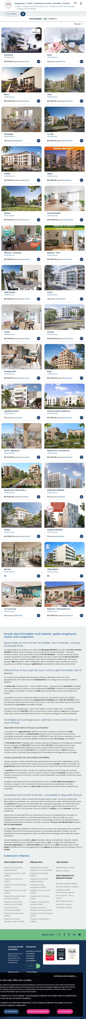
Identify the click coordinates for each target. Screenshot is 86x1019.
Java (49, 94)
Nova (6, 94)
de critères (12, 14)
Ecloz (49, 55)
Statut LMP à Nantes (64, 904)
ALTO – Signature (12, 450)
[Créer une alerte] (23, 14)
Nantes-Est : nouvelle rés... (59, 450)
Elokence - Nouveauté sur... (59, 609)
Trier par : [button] (77, 24)
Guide (29, 3)
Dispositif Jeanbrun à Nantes (67, 887)
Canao (7, 173)
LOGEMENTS (52, 19)
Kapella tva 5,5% (11, 411)
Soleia (7, 530)
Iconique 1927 (10, 371)
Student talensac (55, 530)
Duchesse (8, 55)
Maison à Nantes (62, 871)
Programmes (19, 3)
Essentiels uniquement (38, 1011)
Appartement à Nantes (65, 867)
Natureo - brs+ (53, 253)
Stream (50, 332)
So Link (50, 134)
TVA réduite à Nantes (64, 907)
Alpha (49, 173)
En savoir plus (11, 1011)
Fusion (7, 332)
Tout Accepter (65, 1011)
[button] (81, 3)
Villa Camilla (9, 292)
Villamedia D (52, 569)
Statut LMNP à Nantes (64, 901)
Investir (66, 3)
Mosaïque (8, 134)
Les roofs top (10, 609)
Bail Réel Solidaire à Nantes (66, 883)
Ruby (49, 371)
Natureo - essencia (12, 253)
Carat (50, 292)
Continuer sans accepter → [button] (65, 976)
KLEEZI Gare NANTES (55, 490)
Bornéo (7, 569)
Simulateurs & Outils (42, 3)
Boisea (7, 213)
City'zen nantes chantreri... (59, 411)
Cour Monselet (53, 213)
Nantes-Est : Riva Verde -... (16, 490)
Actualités (57, 3)
